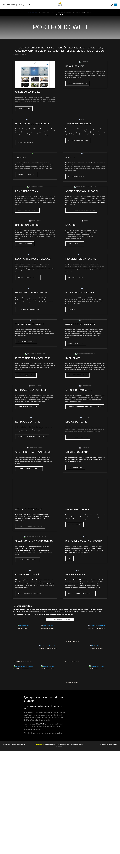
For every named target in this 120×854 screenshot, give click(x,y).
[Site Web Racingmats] (72, 632)
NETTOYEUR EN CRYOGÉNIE (27, 407)
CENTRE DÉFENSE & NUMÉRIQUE (29, 468)
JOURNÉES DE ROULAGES (26, 174)
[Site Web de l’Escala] (48, 626)
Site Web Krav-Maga (96, 648)
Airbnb (52, 583)
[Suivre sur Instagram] (111, 5)
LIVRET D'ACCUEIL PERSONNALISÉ (30, 593)
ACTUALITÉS (60, 14)
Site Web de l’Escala (47, 628)
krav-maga (72, 309)
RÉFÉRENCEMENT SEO (64, 12)
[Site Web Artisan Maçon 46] (97, 626)
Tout (49, 619)
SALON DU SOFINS (24, 108)
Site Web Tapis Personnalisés (47, 648)
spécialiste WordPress (66, 614)
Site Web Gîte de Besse (72, 662)
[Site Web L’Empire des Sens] (23, 652)
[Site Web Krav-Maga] (97, 646)
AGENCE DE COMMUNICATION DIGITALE (81, 210)
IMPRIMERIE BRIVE (75, 574)
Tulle (81, 579)
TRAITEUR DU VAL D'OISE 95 (27, 210)
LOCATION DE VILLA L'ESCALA (28, 277)
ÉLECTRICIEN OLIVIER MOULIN (24, 514)
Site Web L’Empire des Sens (23, 662)
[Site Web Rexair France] (97, 666)
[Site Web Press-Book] (48, 666)
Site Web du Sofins (72, 682)
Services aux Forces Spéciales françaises (85, 407)
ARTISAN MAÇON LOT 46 (26, 375)
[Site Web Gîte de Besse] (72, 652)
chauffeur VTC (23, 546)
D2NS (69, 558)
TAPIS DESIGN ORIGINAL (26, 341)
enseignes (85, 519)
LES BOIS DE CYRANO (75, 277)
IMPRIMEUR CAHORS (77, 509)
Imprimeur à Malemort (72, 579)
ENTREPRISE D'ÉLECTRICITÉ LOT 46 (30, 526)
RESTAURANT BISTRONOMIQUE (28, 309)
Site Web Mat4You (23, 628)
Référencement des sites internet (63, 619)
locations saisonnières (32, 585)
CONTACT (88, 12)
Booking (47, 583)
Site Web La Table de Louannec (23, 669)
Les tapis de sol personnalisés (75, 162)
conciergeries (48, 585)
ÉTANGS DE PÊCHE (76, 421)
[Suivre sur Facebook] (108, 5)
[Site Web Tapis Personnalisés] (48, 646)
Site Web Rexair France (96, 669)
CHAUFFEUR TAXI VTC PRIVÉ (28, 559)
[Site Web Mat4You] (23, 626)
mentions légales (7, 744)
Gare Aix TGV (34, 550)
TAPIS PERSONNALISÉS (76, 176)
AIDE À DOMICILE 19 (75, 244)
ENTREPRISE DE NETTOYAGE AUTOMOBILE (32, 436)
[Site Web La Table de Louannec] (23, 666)
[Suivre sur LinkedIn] (115, 5)
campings (41, 585)
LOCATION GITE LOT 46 (76, 343)
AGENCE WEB (32, 12)
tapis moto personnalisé (77, 375)
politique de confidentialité (18, 744)
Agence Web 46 (113, 744)
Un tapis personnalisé (72, 129)
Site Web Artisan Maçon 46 (96, 628)
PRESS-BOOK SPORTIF (25, 142)
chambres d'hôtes (20, 585)
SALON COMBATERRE (25, 244)
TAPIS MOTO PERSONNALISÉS (78, 140)
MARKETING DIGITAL (46, 12)
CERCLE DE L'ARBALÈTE (78, 390)
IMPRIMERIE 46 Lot (74, 524)
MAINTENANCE (79, 12)
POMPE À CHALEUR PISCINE (77, 83)
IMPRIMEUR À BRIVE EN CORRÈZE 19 (80, 593)
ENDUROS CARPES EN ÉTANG (78, 437)
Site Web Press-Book (47, 669)
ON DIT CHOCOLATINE (77, 452)
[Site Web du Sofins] (72, 673)
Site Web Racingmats (72, 641)
